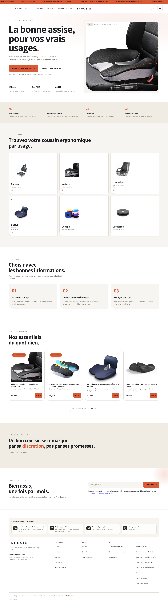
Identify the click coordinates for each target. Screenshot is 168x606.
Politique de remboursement (145, 568)
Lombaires (39, 8)
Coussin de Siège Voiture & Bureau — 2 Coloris (141, 385)
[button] (160, 8)
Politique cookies (142, 578)
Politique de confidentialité (102, 493)
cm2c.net (74, 596)
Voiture (18, 8)
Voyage (50, 8)
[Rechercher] (147, 8)
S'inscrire (150, 485)
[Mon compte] (153, 8)
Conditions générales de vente (146, 557)
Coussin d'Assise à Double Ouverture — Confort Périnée (64, 385)
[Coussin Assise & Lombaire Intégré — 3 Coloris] (103, 367)
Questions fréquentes (116, 547)
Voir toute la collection (82, 408)
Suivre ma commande (116, 552)
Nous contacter (87, 557)
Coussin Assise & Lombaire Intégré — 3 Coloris (103, 385)
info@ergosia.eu (133, 529)
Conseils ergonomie (88, 552)
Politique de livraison (143, 573)
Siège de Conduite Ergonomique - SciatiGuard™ (24, 385)
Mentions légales (141, 547)
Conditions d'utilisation (144, 562)
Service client (113, 557)
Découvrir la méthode (51, 68)
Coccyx (28, 8)
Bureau (8, 8)
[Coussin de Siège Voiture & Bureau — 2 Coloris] (141, 367)
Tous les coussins (64, 8)
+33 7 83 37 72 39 (14, 559)
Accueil (84, 547)
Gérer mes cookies (142, 583)
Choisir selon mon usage (21, 68)
